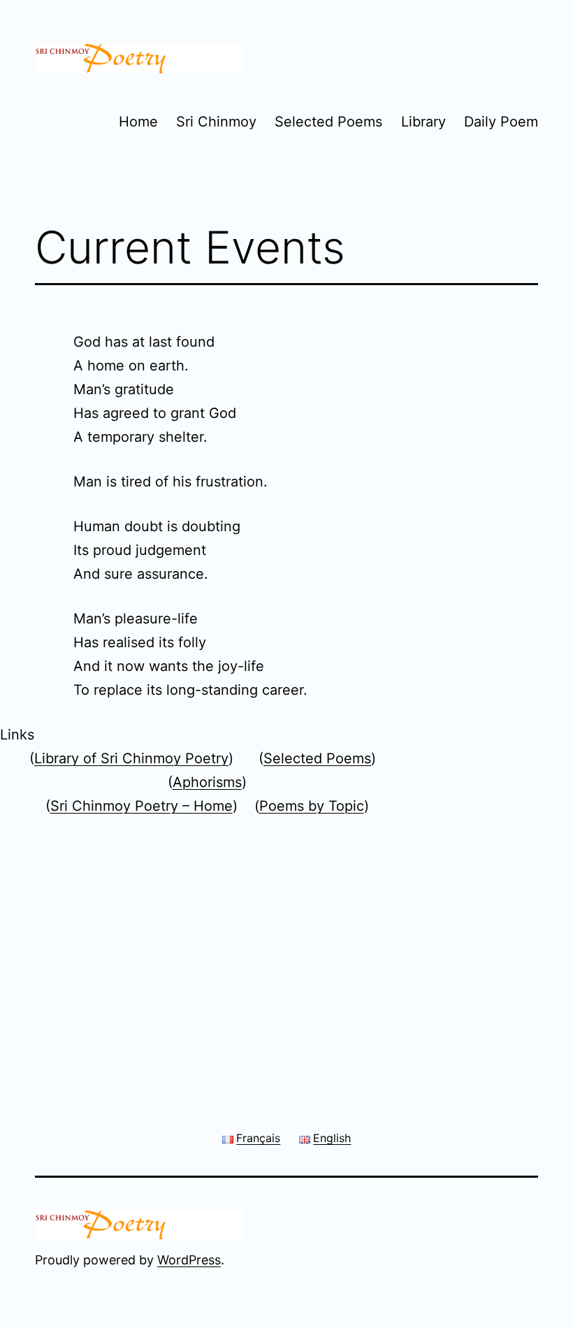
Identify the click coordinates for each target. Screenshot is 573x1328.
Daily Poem (501, 121)
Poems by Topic (311, 805)
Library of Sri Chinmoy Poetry (131, 758)
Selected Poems (328, 121)
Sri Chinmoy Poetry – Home (141, 805)
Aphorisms (207, 782)
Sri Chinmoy (216, 121)
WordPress (189, 1260)
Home (138, 121)
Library (423, 121)
